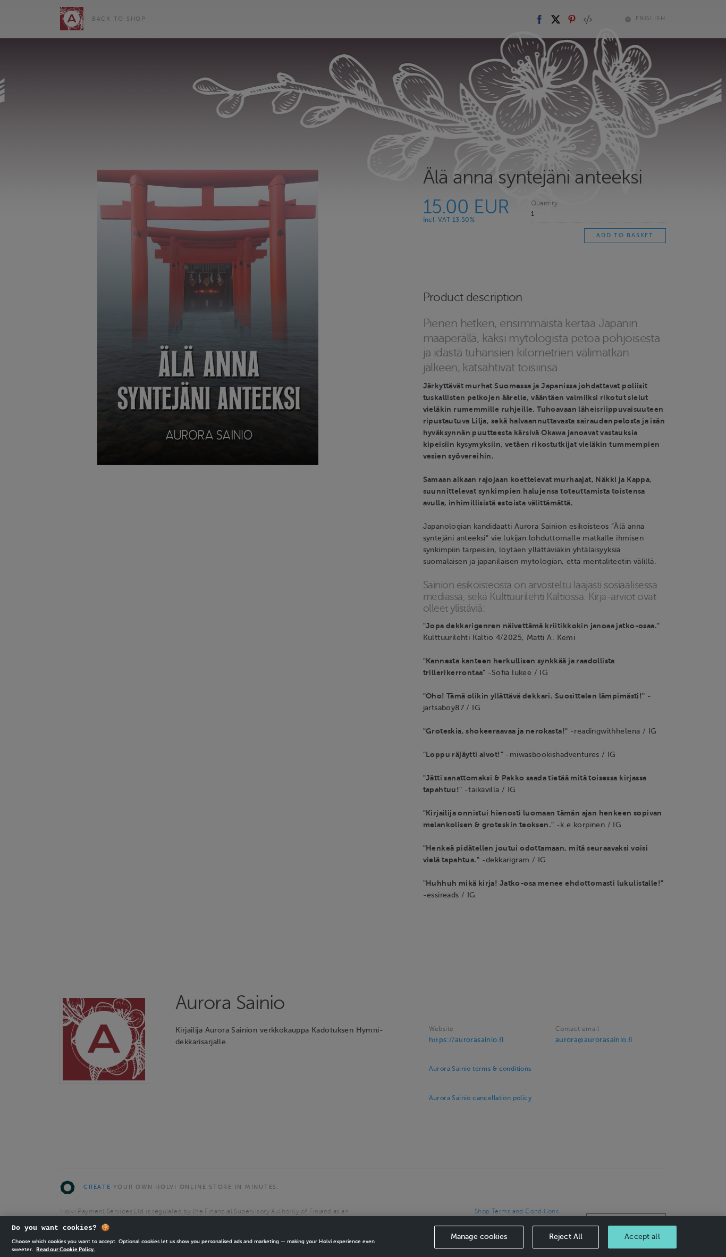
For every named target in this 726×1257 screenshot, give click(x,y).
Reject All (566, 1237)
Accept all (642, 1237)
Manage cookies (479, 1237)
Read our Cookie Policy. (65, 1249)
